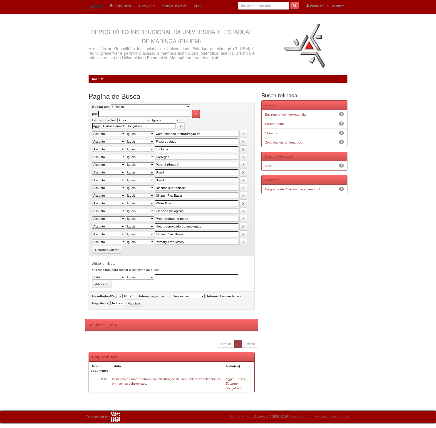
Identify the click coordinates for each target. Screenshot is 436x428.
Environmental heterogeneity (285, 114)
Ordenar (212, 296)
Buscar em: (101, 107)
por (94, 114)
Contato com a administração (328, 416)
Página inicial (122, 5)
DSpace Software (240, 416)
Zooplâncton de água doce (284, 142)
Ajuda (198, 5)
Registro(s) (100, 303)
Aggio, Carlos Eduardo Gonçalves (235, 383)
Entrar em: (317, 5)
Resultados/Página (106, 296)
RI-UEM (97, 79)
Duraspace (297, 416)
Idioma (337, 5)
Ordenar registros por (154, 296)
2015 (268, 166)
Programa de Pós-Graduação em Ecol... (294, 189)
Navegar (145, 5)
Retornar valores (107, 250)
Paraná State (274, 124)
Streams (271, 133)
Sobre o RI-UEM (173, 5)
